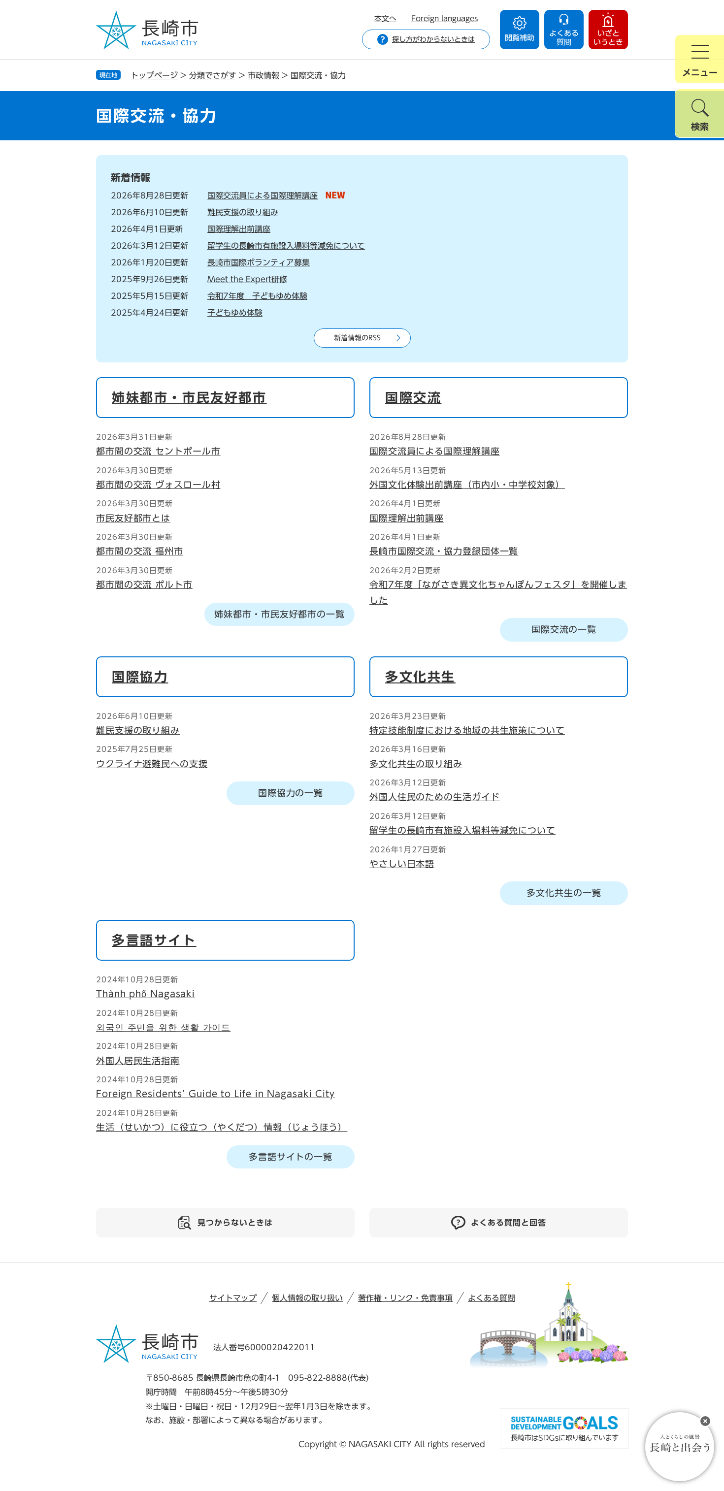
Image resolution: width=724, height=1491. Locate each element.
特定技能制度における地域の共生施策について (467, 730)
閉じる (705, 1421)
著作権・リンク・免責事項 (405, 1298)
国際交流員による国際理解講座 (262, 195)
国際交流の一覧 (563, 629)
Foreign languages (444, 18)
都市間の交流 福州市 (139, 551)
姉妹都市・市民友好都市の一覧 (279, 614)
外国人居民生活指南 (138, 1060)
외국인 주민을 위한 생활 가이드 (163, 1027)
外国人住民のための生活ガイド (434, 796)
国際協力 (140, 676)
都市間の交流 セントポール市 (158, 451)
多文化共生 (420, 676)
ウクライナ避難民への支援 (152, 763)
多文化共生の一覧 (564, 892)
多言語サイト (154, 940)
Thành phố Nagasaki (145, 993)
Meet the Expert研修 (247, 279)
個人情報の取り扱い (307, 1298)
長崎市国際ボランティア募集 (258, 262)
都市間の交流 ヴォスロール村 (158, 484)
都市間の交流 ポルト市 (144, 584)
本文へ (385, 18)
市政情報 (263, 75)
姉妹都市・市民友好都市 (189, 397)
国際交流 (413, 397)
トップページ (154, 75)
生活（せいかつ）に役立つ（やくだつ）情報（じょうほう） (221, 1127)
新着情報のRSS (357, 337)
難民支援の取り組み (242, 212)
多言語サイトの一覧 (290, 1156)
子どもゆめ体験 (235, 313)
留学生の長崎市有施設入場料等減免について (286, 246)
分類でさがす (212, 75)
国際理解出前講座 (238, 229)
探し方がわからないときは (433, 39)
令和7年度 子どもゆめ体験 (257, 296)
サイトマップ (233, 1298)
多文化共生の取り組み (415, 763)
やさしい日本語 (401, 863)
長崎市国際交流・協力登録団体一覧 (443, 551)
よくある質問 (491, 1298)
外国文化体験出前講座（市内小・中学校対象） (467, 484)
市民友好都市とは (133, 518)
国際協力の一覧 (290, 792)
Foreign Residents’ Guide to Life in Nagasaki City (215, 1093)
